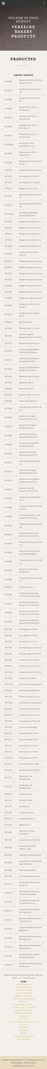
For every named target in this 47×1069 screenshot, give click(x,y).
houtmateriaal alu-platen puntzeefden (23, 1022)
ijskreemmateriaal (23, 987)
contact (20, 978)
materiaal (24, 1016)
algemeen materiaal (23, 996)
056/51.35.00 (30, 1063)
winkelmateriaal (23, 984)
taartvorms (23, 1001)
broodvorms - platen (23, 1004)
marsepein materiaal (23, 993)
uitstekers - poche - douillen (23, 1007)
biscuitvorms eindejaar (23, 1013)
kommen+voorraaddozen (23, 998)
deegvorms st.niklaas (23, 1010)
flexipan (23, 1033)
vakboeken (23, 1030)
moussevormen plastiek (23, 1036)
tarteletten (23, 1027)
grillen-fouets (23, 1019)
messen (23, 1024)
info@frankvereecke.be (23, 1065)
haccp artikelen (23, 1039)
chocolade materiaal (23, 990)
